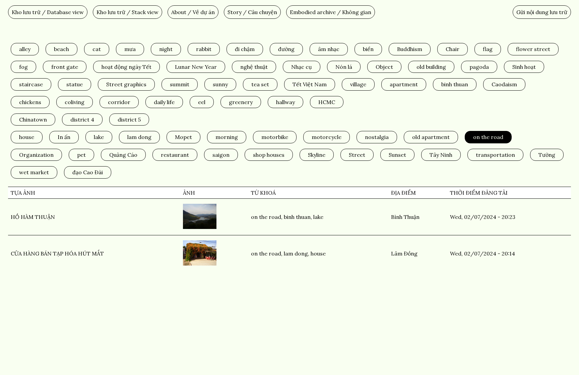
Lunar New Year (196, 66)
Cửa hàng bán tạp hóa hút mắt (57, 253)
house (26, 137)
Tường (546, 154)
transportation (495, 154)
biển (368, 49)
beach (61, 49)
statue (74, 84)
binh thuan (454, 84)
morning (226, 137)
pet (81, 154)
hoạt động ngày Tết (126, 66)
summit (179, 84)
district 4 (82, 119)
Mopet (183, 137)
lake (99, 137)
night (166, 49)
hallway (285, 102)
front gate (64, 66)
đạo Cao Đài (87, 172)
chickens (30, 102)
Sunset (397, 154)
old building (431, 66)
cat (96, 49)
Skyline (316, 154)
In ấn (64, 137)
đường (286, 49)
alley (24, 49)
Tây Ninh (441, 154)
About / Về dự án (193, 12)
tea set (260, 84)
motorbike (274, 137)
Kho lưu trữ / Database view (48, 12)
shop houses (268, 154)
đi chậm (245, 49)
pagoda (479, 66)
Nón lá (343, 66)
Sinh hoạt (524, 66)
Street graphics (126, 84)
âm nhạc (328, 49)
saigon (221, 154)
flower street (533, 49)
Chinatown (33, 119)
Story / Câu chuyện (252, 12)
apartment (404, 84)
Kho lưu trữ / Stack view (127, 12)
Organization (36, 154)
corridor (119, 102)
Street (357, 154)
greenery (241, 102)
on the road (488, 137)
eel (201, 102)
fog (23, 66)
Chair (452, 49)
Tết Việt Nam (310, 84)
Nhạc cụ (301, 66)
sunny (220, 84)
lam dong (139, 137)
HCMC (326, 102)
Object (384, 66)
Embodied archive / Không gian (330, 12)
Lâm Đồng (404, 253)
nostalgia (377, 137)
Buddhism (409, 49)
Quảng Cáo (123, 154)
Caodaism (504, 84)
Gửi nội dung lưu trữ (541, 12)
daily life (164, 102)
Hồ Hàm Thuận (33, 217)
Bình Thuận (405, 217)
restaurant (175, 154)
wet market (34, 172)
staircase (31, 84)
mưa (130, 49)
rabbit (203, 49)
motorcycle (326, 137)
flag (488, 49)
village (358, 84)
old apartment (431, 137)
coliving (74, 102)
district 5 (129, 119)
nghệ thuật (254, 66)
